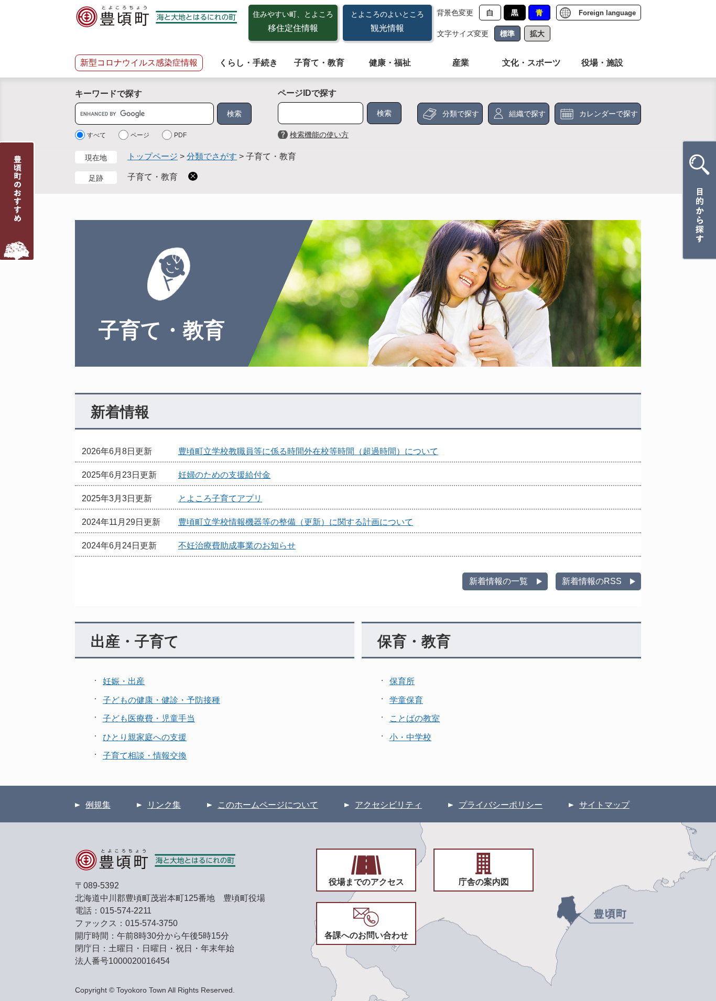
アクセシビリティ (388, 804)
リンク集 (164, 804)
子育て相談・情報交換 (145, 755)
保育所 (402, 681)
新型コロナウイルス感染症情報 (139, 62)
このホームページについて (268, 804)
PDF (180, 135)
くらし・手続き (248, 62)
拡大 (537, 33)
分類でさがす (212, 156)
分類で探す (460, 113)
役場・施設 (602, 62)
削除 (193, 176)
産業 (460, 62)
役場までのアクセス (366, 881)
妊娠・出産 (124, 681)
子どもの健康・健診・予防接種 (161, 700)
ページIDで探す (307, 93)
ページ (140, 135)
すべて (96, 135)
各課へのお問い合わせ (366, 935)
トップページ (152, 156)
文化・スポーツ (531, 62)
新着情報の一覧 (498, 581)
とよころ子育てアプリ (220, 498)
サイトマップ (604, 804)
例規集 (98, 804)
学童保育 (406, 700)
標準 (507, 33)
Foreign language (607, 13)
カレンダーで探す (608, 113)
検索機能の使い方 (319, 134)
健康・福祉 (390, 62)
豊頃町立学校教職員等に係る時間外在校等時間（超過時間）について (308, 451)
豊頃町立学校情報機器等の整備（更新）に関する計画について (295, 522)
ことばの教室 (414, 718)
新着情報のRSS (592, 581)
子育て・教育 (319, 62)
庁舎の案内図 (484, 881)
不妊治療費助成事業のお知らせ (237, 545)
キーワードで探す (108, 93)
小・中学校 (410, 737)
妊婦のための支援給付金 (224, 474)
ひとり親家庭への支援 (145, 737)
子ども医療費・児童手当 (149, 718)
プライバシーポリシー (501, 804)
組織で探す (527, 113)
